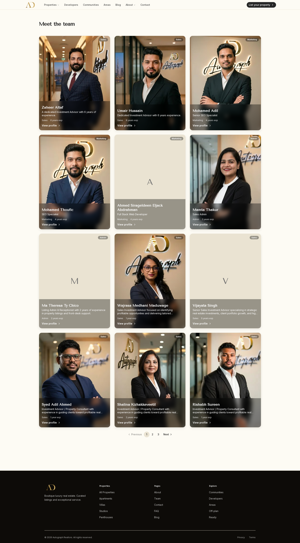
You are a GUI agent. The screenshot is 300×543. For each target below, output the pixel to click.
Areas (107, 4)
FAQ (156, 511)
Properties (50, 4)
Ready (212, 517)
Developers (71, 4)
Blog (118, 4)
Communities (91, 4)
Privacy (241, 537)
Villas (102, 504)
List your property (259, 4)
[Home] (30, 5)
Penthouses (106, 517)
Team (157, 498)
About (129, 4)
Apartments (105, 498)
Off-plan (213, 511)
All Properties (107, 492)
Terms (252, 537)
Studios (103, 511)
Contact (145, 4)
